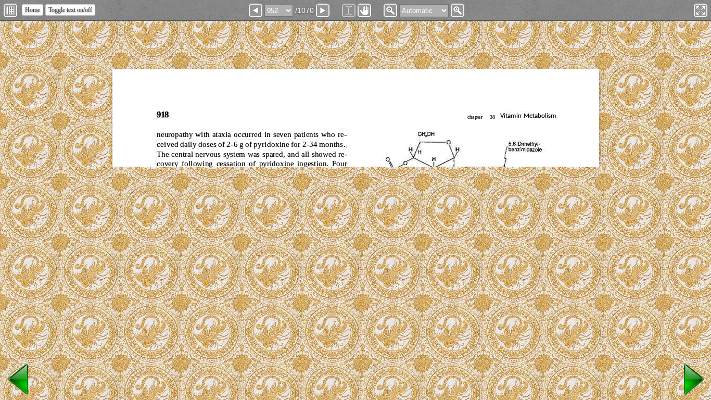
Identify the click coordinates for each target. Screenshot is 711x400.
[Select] (348, 10)
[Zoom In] (457, 10)
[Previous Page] (255, 10)
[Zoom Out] (390, 10)
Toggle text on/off (70, 10)
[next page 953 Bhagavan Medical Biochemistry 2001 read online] (692, 395)
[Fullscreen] (700, 10)
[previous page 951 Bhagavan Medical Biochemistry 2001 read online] (18, 395)
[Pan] (364, 10)
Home (32, 10)
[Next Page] (322, 10)
